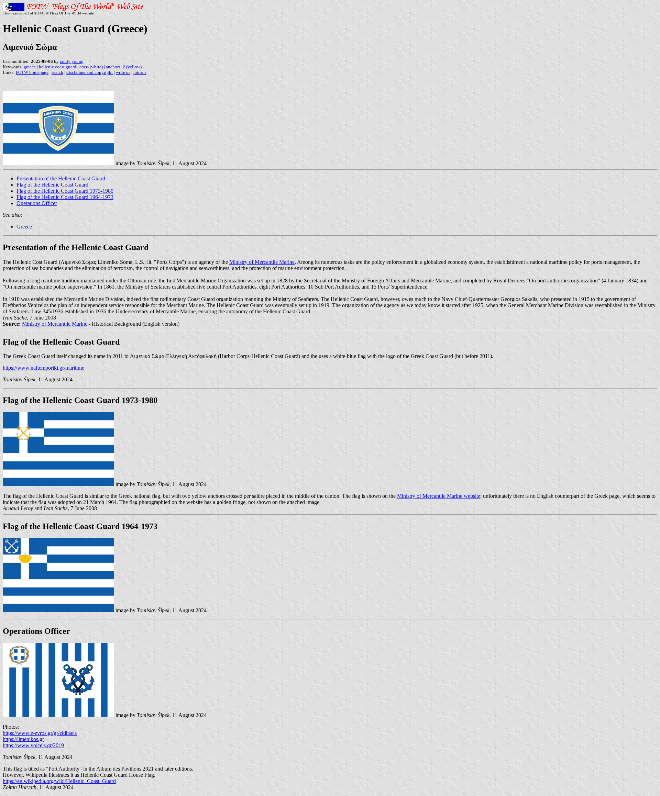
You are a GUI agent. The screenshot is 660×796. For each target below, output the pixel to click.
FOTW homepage (32, 72)
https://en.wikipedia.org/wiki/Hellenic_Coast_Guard (59, 781)
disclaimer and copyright (89, 72)
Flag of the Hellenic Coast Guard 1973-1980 (64, 191)
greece (30, 66)
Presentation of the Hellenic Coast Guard (60, 178)
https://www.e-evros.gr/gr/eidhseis (40, 733)
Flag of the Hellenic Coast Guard (52, 185)
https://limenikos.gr (23, 739)
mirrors (139, 72)
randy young (72, 61)
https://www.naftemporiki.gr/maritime (43, 368)
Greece (24, 226)
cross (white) (91, 66)
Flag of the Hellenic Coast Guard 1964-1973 (64, 197)
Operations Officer (36, 203)
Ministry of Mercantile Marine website (438, 496)
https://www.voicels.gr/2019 (33, 745)
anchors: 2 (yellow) (124, 66)
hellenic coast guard (57, 66)
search (57, 72)
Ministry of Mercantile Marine (262, 262)
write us (123, 72)
